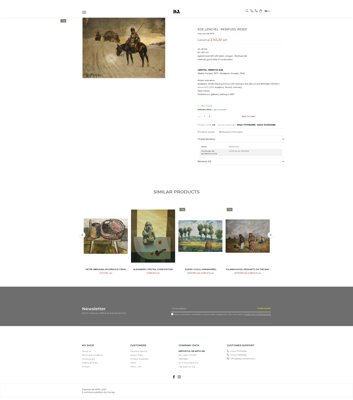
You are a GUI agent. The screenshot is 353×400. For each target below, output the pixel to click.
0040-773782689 (238, 351)
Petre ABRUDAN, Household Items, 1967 (105, 269)
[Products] (84, 13)
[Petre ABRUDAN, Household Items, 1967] (106, 236)
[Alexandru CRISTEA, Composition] (153, 236)
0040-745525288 (238, 355)
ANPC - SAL (136, 366)
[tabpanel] (123, 48)
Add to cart (249, 116)
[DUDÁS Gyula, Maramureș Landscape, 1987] (200, 236)
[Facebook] (173, 377)
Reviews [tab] (204, 161)
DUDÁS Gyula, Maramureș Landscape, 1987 (200, 269)
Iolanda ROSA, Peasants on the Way (247, 269)
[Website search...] (247, 11)
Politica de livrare (90, 363)
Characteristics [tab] (206, 139)
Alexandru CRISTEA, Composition (153, 269)
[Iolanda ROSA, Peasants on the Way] (248, 236)
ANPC (133, 363)
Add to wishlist (207, 132)
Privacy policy (88, 359)
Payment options (138, 351)
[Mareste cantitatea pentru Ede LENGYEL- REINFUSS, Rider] (210, 116)
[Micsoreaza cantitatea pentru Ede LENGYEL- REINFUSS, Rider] (199, 116)
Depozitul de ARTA (206, 33)
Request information (232, 132)
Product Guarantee (139, 359)
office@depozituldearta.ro (242, 358)
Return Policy (136, 355)
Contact (86, 366)
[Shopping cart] (260, 11)
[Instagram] (179, 377)
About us (86, 351)
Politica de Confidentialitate (258, 314)
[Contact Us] (251, 11)
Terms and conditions (92, 355)
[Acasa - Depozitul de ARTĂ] (176, 11)
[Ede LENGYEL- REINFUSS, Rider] (123, 48)
